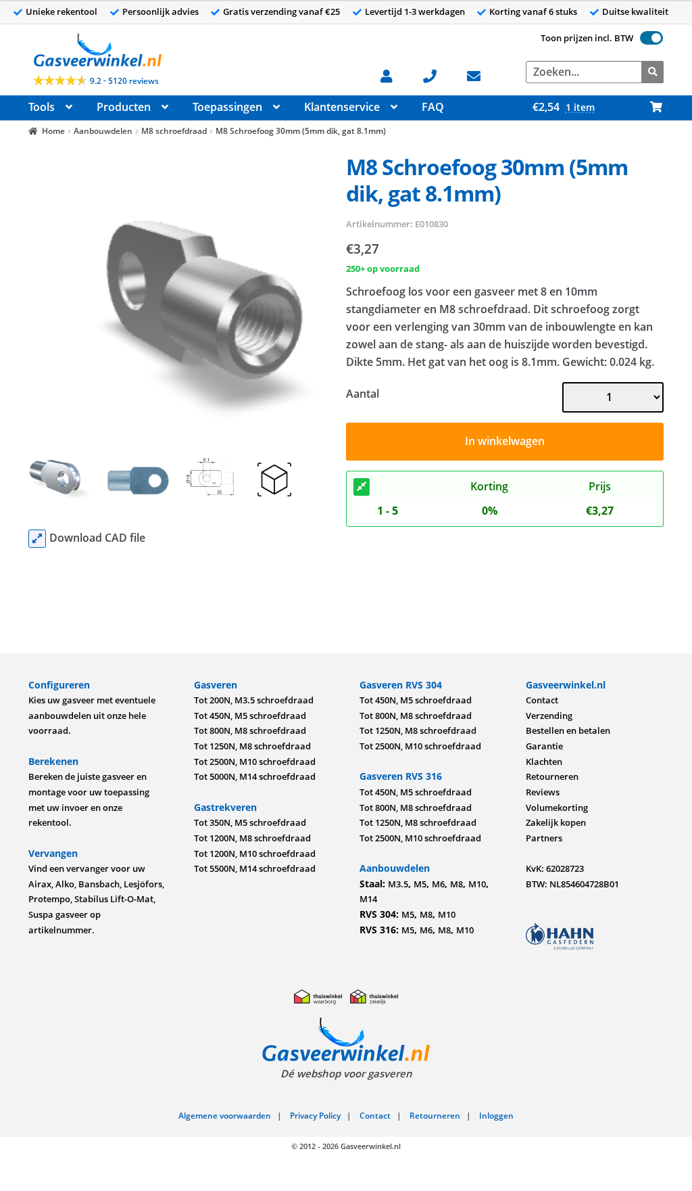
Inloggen (496, 1115)
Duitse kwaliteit (635, 11)
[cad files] (37, 539)
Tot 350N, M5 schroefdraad (250, 822)
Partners (544, 838)
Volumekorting (557, 807)
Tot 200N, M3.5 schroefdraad (254, 700)
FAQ (433, 106)
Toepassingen (227, 106)
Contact (542, 700)
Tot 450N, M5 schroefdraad (250, 715)
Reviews (543, 792)
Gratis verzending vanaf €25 (281, 11)
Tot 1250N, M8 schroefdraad (252, 746)
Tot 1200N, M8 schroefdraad (252, 838)
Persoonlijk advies (160, 11)
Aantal (362, 393)
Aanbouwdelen (103, 131)
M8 (456, 884)
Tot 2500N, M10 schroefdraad (255, 761)
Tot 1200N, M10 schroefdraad (255, 853)
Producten (124, 106)
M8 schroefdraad (174, 131)
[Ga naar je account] (394, 74)
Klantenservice (342, 106)
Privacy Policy (315, 1115)
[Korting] (361, 487)
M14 (368, 899)
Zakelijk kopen (556, 822)
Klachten (544, 761)
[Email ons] (480, 74)
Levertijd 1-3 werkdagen (415, 11)
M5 (420, 884)
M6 (438, 884)
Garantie (544, 746)
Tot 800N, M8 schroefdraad (250, 730)
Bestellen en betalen (568, 730)
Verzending (549, 715)
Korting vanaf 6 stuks (533, 11)
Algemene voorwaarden (224, 1115)
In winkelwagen (505, 441)
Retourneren (552, 776)
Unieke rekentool (61, 11)
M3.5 (398, 884)
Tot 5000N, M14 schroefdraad (255, 776)
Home (53, 131)
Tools (41, 106)
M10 (477, 884)
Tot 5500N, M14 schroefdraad (255, 868)
